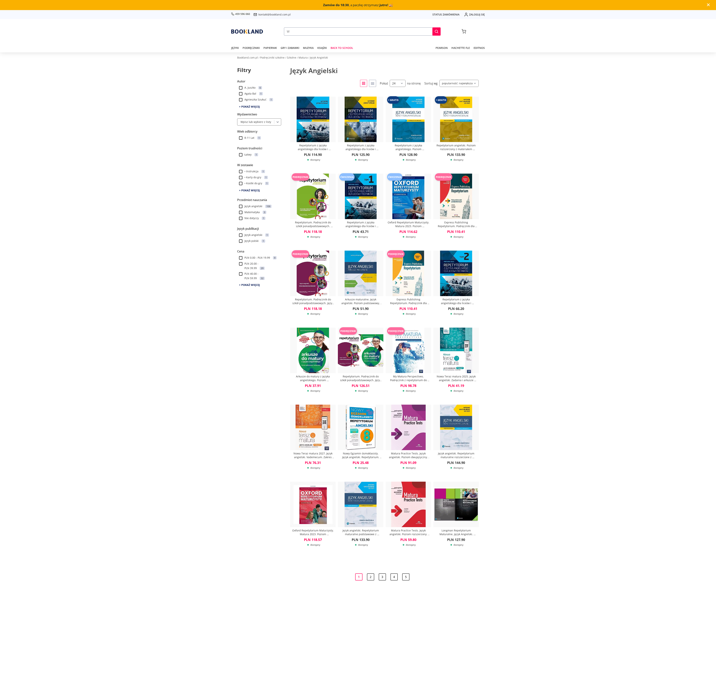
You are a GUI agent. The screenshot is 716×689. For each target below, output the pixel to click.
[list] (372, 83)
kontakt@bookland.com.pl (274, 14)
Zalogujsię (477, 14)
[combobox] (239, 122)
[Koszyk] (463, 31)
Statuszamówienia (445, 14)
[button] (436, 31)
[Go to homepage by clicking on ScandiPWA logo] (247, 31)
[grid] (363, 83)
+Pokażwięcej (249, 106)
